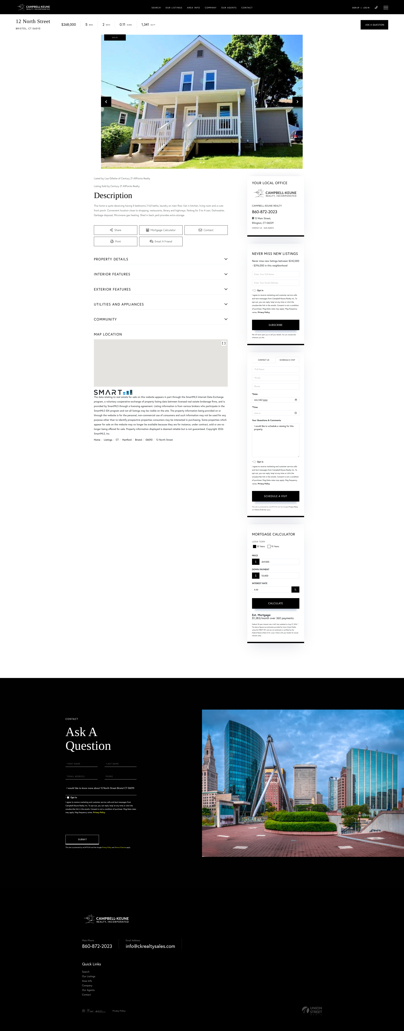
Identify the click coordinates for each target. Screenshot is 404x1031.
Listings (108, 439)
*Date (255, 394)
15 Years (275, 546)
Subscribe (276, 325)
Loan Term (258, 541)
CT (117, 439)
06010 (149, 439)
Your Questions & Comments (266, 420)
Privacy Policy (264, 312)
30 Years (261, 546)
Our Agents (269, 228)
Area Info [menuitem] (193, 7)
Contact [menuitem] (247, 7)
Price (255, 555)
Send (82, 839)
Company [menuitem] (211, 7)
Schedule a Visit (287, 360)
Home (97, 439)
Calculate (275, 603)
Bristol (138, 439)
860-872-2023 (264, 211)
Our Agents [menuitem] (229, 7)
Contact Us (257, 228)
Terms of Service (260, 510)
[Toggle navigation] (385, 7)
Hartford (127, 439)
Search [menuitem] (156, 7)
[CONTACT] (374, 25)
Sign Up (355, 8)
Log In (366, 8)
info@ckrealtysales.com (150, 946)
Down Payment (260, 569)
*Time (255, 407)
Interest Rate (259, 583)
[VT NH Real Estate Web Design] (312, 1011)
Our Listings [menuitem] (174, 7)
